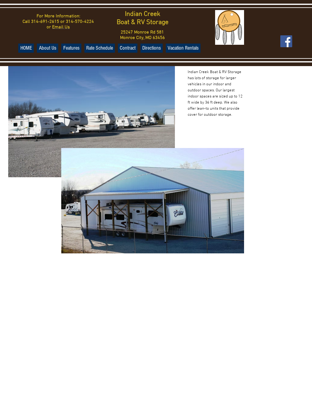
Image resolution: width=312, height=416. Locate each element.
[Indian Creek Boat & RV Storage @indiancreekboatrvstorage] (286, 41)
